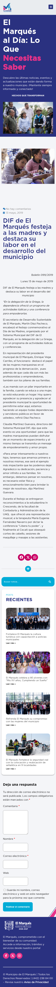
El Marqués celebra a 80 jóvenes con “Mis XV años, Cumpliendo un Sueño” (27, 679)
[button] (5, 175)
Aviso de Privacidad (36, 982)
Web (6, 872)
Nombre (9, 838)
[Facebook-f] (6, 956)
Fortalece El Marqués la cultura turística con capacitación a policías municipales (26, 637)
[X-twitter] (13, 956)
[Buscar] (50, 581)
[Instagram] (19, 956)
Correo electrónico (15, 855)
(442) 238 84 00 (42, 978)
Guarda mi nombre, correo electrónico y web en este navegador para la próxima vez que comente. (26, 893)
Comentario (11, 806)
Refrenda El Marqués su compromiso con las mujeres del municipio (26, 720)
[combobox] (23, 581)
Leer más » (11, 643)
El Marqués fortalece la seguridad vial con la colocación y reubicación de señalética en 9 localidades (27, 762)
